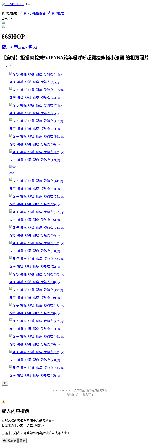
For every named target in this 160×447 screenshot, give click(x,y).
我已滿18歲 (9, 440)
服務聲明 (88, 394)
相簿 (9, 48)
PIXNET (66, 390)
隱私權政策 (73, 394)
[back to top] (5, 383)
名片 (36, 48)
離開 (22, 440)
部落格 (23, 48)
